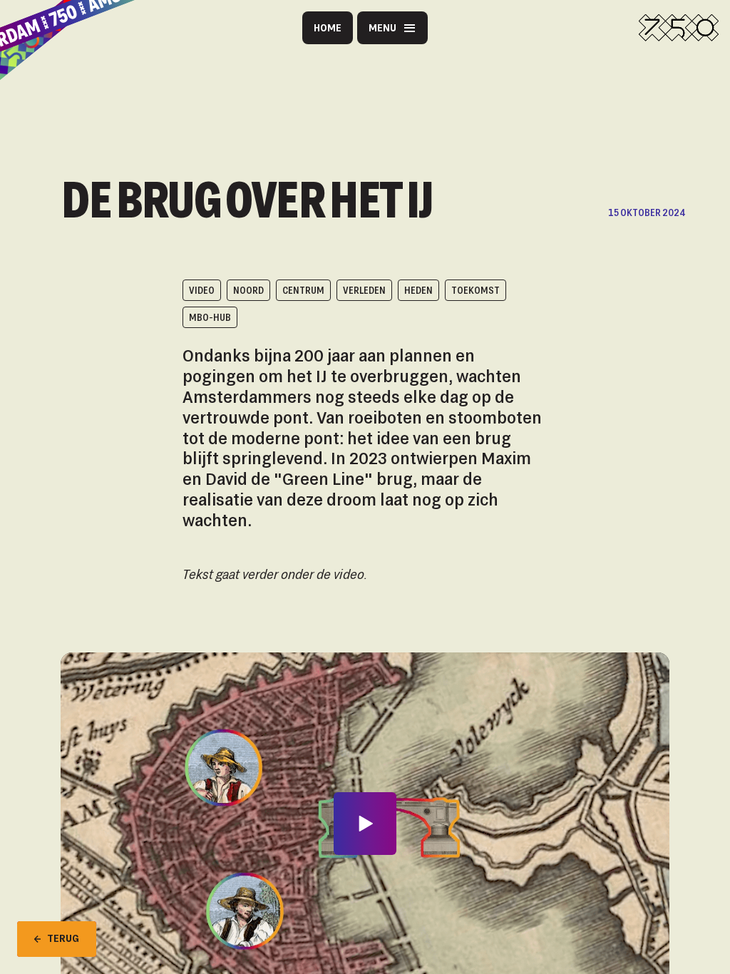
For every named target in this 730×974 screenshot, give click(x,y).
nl (408, 97)
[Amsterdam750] (679, 27)
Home (327, 27)
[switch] (263, 97)
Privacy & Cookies (260, 64)
